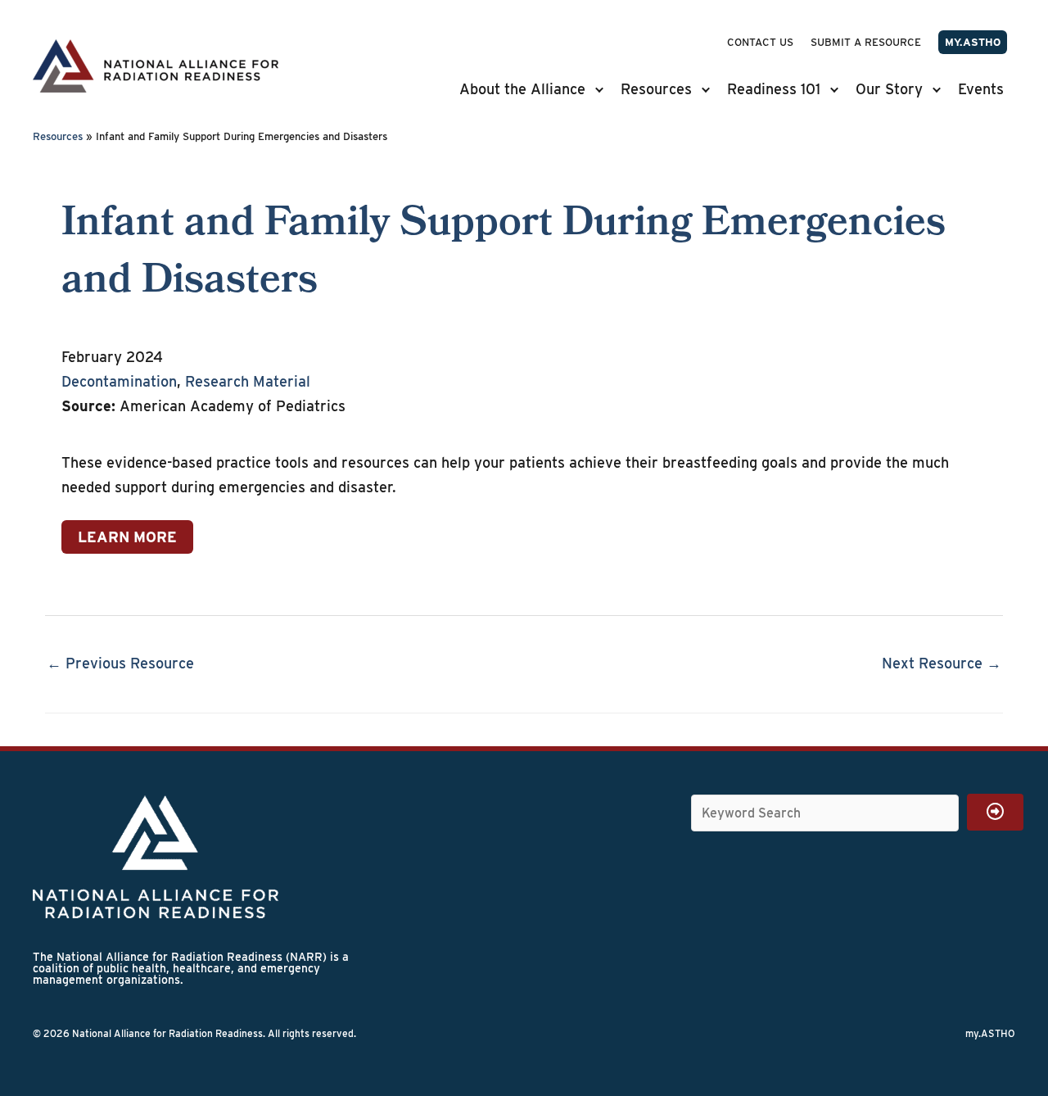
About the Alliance (522, 88)
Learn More (127, 537)
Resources (656, 88)
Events (981, 88)
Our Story (889, 88)
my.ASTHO (973, 42)
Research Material (247, 381)
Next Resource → (941, 663)
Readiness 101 (773, 88)
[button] (601, 89)
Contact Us (760, 42)
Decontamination (119, 381)
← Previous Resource (120, 663)
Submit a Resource (866, 42)
